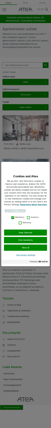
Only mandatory (25, 240)
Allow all (25, 247)
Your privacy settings (25, 255)
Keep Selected (25, 232)
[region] (25, 214)
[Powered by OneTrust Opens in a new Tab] (39, 262)
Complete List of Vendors (15, 211)
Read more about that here (33, 204)
